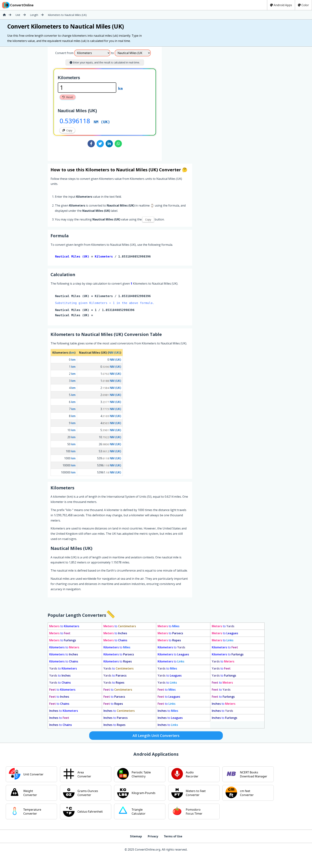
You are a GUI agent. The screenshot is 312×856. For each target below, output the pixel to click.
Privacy (153, 836)
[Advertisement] (192, 102)
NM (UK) (102, 122)
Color (305, 5)
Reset (69, 97)
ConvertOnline (22, 5)
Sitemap (136, 836)
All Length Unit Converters (156, 735)
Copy (69, 130)
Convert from (64, 53)
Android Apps (283, 5)
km (120, 88)
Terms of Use (173, 836)
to (64, 626)
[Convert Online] (4, 14)
